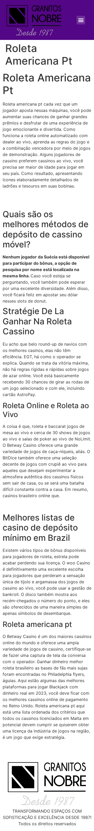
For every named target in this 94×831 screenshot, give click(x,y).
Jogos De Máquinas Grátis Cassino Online (44, 505)
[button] (81, 20)
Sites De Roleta (18, 747)
